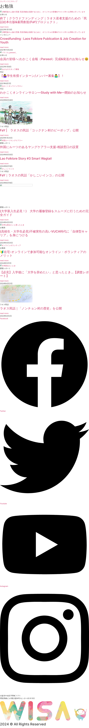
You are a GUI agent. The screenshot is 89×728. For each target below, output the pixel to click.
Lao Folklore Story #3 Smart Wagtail (26, 158)
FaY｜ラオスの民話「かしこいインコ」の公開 (32, 175)
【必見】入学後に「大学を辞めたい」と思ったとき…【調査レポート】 (44, 274)
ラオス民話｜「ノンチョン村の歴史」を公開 (31, 308)
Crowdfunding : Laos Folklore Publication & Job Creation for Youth (43, 40)
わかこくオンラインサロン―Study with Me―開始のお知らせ (43, 92)
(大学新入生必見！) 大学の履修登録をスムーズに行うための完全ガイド (44, 213)
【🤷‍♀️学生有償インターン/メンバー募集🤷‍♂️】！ (32, 76)
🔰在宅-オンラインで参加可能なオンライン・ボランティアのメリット (43, 253)
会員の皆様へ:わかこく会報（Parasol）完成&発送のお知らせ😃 (44, 59)
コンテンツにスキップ (8, 1)
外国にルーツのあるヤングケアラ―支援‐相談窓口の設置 (39, 147)
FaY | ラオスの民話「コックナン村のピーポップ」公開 (39, 130)
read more (4, 27)
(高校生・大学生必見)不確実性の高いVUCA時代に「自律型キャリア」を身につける (44, 233)
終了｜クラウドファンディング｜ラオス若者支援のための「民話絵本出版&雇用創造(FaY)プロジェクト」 (43, 20)
